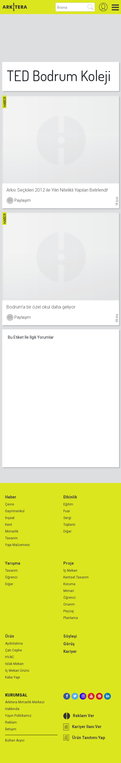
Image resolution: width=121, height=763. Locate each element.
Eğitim (68, 504)
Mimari (68, 591)
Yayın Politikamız (18, 716)
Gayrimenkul (14, 511)
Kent (8, 525)
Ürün (9, 636)
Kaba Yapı (12, 677)
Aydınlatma (14, 644)
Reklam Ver (83, 715)
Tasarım (11, 538)
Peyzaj (68, 611)
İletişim (10, 729)
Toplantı (69, 525)
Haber (10, 497)
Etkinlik (70, 497)
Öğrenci (11, 577)
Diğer (67, 531)
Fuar (66, 511)
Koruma (69, 584)
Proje (68, 563)
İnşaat (10, 518)
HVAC (9, 657)
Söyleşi (70, 636)
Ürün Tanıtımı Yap (88, 737)
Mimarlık (11, 531)
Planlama (70, 618)
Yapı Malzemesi (17, 545)
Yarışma (12, 563)
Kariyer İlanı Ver (87, 726)
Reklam (11, 722)
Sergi (67, 518)
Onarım (69, 604)
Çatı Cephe (13, 650)
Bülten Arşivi (14, 740)
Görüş (69, 644)
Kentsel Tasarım (76, 577)
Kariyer (70, 651)
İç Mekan (70, 571)
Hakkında (12, 709)
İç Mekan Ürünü (17, 671)
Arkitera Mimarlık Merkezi (24, 702)
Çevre (9, 504)
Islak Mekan (14, 664)
